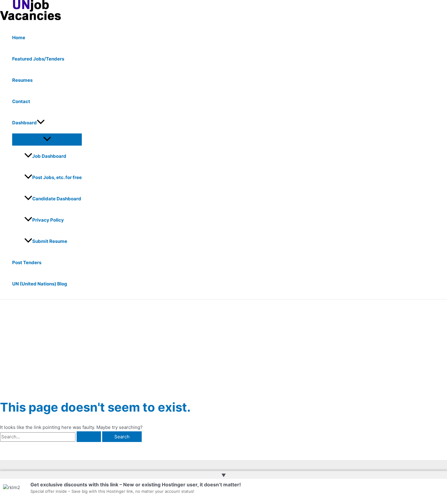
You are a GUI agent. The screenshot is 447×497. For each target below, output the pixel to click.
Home (18, 37)
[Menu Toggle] (47, 139)
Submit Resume (49, 241)
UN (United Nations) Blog (39, 284)
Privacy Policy (48, 220)
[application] (41, 122)
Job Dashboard (49, 156)
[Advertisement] (223, 345)
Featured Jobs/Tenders (38, 59)
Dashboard (24, 123)
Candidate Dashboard (56, 199)
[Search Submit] (89, 436)
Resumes (22, 80)
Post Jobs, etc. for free (57, 177)
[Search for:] (51, 437)
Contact (21, 101)
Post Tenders (26, 262)
